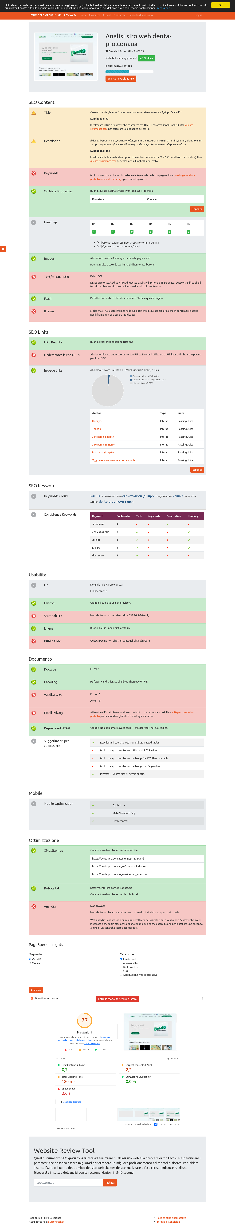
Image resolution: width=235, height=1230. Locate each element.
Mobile (36, 963)
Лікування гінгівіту (103, 444)
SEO (125, 970)
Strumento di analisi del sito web (52, 15)
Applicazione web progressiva (140, 974)
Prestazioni (129, 959)
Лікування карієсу (103, 436)
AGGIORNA (146, 58)
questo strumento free (103, 161)
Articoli (107, 15)
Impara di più (164, 8)
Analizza (36, 990)
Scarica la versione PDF (121, 78)
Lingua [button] (199, 15)
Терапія (97, 428)
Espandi (197, 209)
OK (221, 5)
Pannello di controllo (141, 15)
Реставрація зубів (103, 452)
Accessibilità (130, 963)
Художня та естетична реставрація (113, 460)
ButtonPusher (56, 1221)
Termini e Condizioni (168, 1221)
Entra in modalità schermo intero (117, 998)
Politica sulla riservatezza (171, 1217)
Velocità (36, 959)
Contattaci (120, 15)
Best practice (130, 967)
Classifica (94, 15)
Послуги (97, 421)
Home (83, 15)
